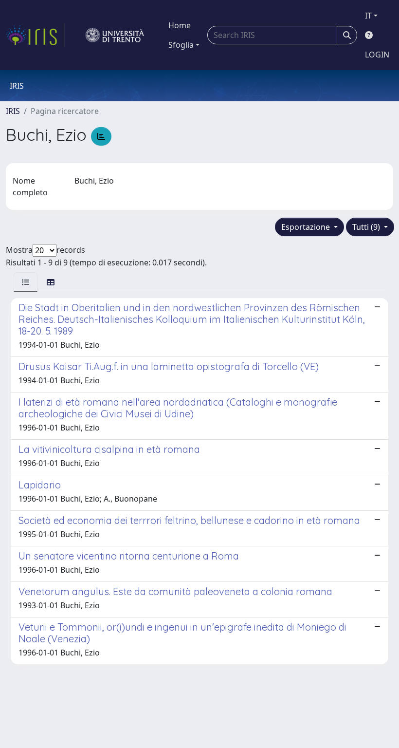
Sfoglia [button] (181, 44)
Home (179, 25)
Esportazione (306, 227)
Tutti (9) (367, 227)
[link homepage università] (115, 35)
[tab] (25, 281)
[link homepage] (35, 35)
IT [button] (368, 15)
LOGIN (377, 54)
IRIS (13, 111)
